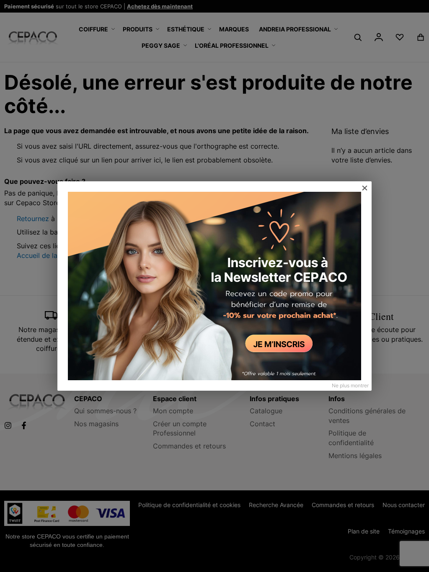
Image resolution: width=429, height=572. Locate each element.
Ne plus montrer (350, 385)
